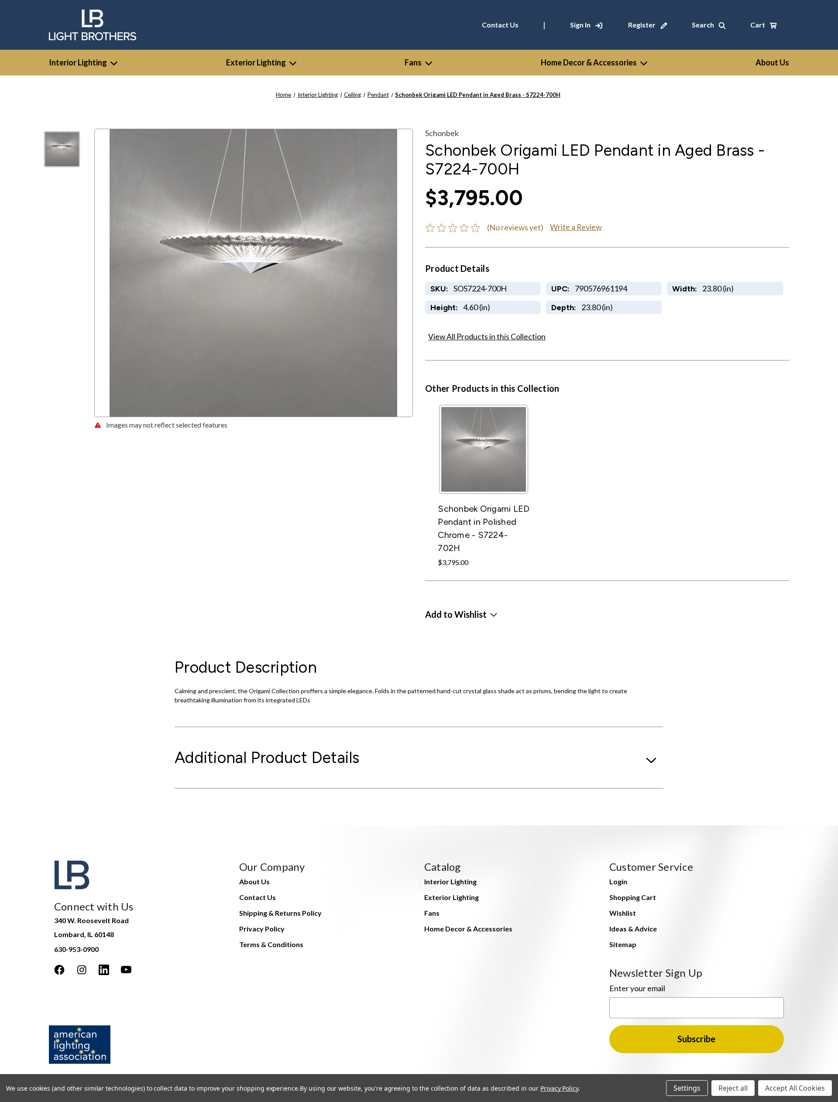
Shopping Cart (632, 897)
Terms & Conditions (271, 944)
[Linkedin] (104, 970)
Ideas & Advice (633, 928)
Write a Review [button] (576, 227)
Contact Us (500, 25)
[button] (461, 614)
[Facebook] (59, 970)
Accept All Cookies (795, 1088)
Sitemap (622, 944)
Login (618, 881)
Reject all (733, 1088)
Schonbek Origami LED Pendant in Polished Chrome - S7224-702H (483, 528)
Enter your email (637, 988)
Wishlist (622, 913)
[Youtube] (126, 970)
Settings (687, 1088)
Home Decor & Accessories (589, 62)
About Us (254, 881)
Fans (413, 62)
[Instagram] (81, 970)
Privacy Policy (262, 928)
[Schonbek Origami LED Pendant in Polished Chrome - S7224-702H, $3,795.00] (483, 449)
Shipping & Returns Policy (280, 913)
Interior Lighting (78, 62)
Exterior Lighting (256, 62)
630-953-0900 (76, 949)
